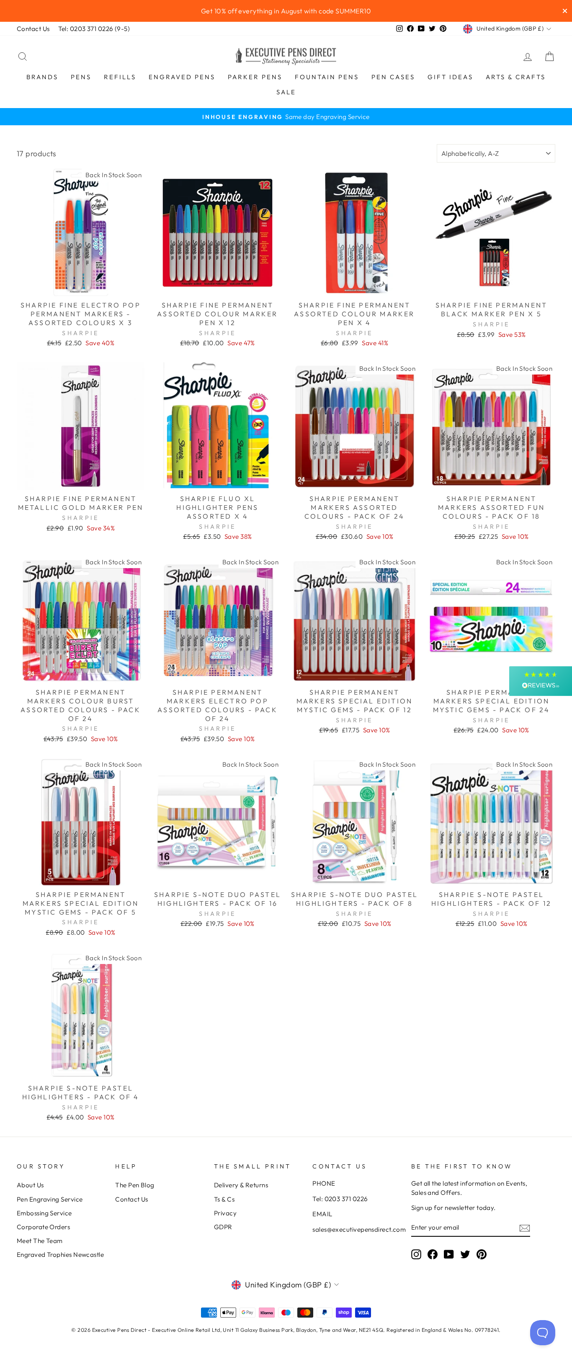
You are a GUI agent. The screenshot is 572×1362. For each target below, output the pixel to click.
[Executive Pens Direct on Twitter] (465, 1254)
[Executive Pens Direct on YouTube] (449, 1254)
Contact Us (33, 29)
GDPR (223, 1227)
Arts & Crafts (516, 77)
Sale (286, 92)
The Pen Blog (134, 1185)
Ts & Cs (224, 1199)
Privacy (225, 1213)
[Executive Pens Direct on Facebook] (433, 1254)
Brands (42, 77)
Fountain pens (327, 77)
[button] (540, 681)
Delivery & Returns (241, 1185)
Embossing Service (44, 1213)
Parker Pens (255, 77)
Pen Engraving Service (49, 1199)
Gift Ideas (450, 77)
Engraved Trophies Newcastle (60, 1255)
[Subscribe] (524, 1227)
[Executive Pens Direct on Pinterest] (482, 1254)
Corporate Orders (43, 1227)
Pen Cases (393, 77)
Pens (81, 77)
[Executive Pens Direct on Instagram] (416, 1254)
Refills (120, 77)
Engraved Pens (182, 77)
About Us (30, 1185)
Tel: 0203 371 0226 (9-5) (94, 29)
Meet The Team (40, 1241)
